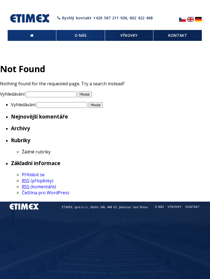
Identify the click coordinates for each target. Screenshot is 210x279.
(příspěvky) (37, 181)
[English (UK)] (190, 19)
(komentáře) (39, 187)
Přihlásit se (33, 175)
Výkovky (175, 207)
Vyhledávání (12, 94)
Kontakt (192, 207)
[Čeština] (182, 19)
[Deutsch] (198, 19)
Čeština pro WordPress (45, 193)
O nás (159, 207)
